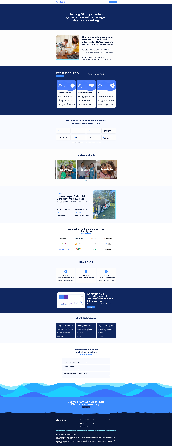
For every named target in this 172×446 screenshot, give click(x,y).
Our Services (87, 1)
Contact (97, 1)
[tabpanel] (66, 94)
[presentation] (84, 108)
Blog (93, 1)
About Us (81, 1)
